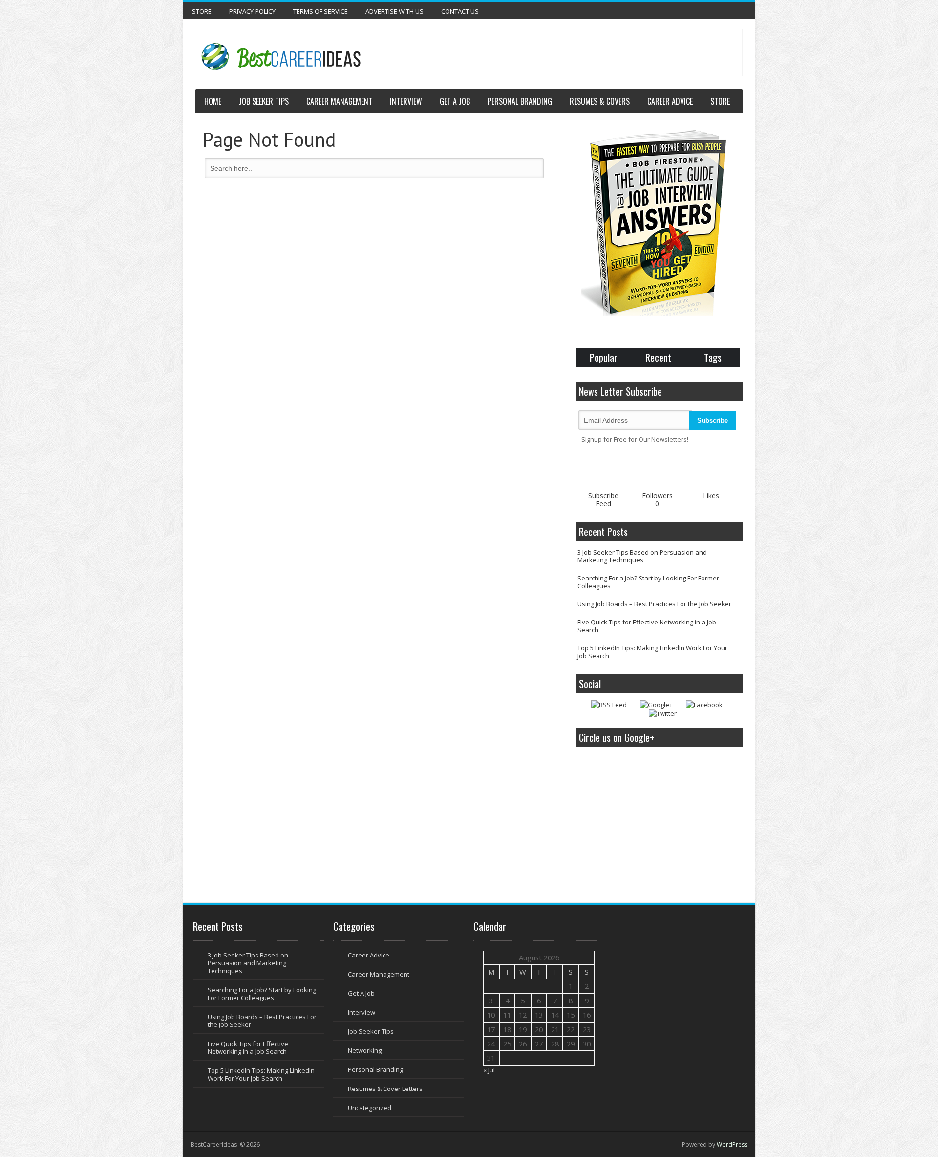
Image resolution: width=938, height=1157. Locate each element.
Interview (406, 101)
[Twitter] (663, 713)
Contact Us (460, 11)
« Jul (489, 1070)
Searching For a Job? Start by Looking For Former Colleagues (648, 582)
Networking (365, 1050)
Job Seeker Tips (264, 101)
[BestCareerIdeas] (280, 57)
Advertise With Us (394, 11)
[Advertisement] (564, 51)
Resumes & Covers (600, 101)
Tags (713, 357)
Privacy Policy (252, 11)
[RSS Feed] (609, 704)
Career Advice (670, 101)
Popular (604, 357)
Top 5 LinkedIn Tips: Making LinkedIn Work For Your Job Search (652, 652)
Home (212, 101)
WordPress (732, 1144)
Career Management (339, 101)
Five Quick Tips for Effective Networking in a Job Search (646, 626)
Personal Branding (520, 101)
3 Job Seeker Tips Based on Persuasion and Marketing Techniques (642, 556)
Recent (658, 357)
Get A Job (455, 101)
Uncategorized (369, 1107)
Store (202, 11)
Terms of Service (320, 11)
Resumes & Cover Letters (385, 1088)
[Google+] (656, 704)
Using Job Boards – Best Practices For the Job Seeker (654, 604)
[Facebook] (704, 704)
